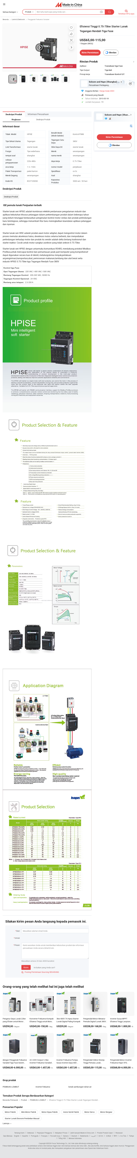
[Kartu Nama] (131, 125)
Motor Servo (89, 1112)
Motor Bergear (106, 1112)
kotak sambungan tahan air (80, 1086)
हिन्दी (115, 1136)
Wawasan (119, 1133)
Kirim (26, 967)
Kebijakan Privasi (61, 1133)
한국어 (100, 1136)
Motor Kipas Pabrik (50, 1112)
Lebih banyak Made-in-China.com (82, 1133)
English (16, 1136)
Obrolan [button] (112, 52)
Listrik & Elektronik (18, 19)
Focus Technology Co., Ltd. (61, 1143)
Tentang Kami (19, 1133)
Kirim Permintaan (90, 52)
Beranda (6, 19)
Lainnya (6, 1123)
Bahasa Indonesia (75, 1138)
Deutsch (74, 1136)
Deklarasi (30, 1133)
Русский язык (55, 1136)
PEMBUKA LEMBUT (11, 1086)
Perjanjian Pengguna (44, 1133)
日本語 (108, 1136)
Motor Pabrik (10, 1112)
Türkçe (131, 1136)
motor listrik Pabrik (71, 1112)
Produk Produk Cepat (105, 1133)
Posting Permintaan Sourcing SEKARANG (40, 972)
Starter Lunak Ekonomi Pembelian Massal (22, 1118)
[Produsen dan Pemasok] (68, 4)
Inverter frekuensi (43, 1086)
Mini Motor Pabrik (28, 1112)
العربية (93, 1136)
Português (34, 1136)
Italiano (66, 1136)
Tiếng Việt (62, 1138)
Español (25, 1136)
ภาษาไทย (122, 1136)
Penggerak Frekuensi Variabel (38, 19)
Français (44, 1136)
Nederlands (84, 1136)
